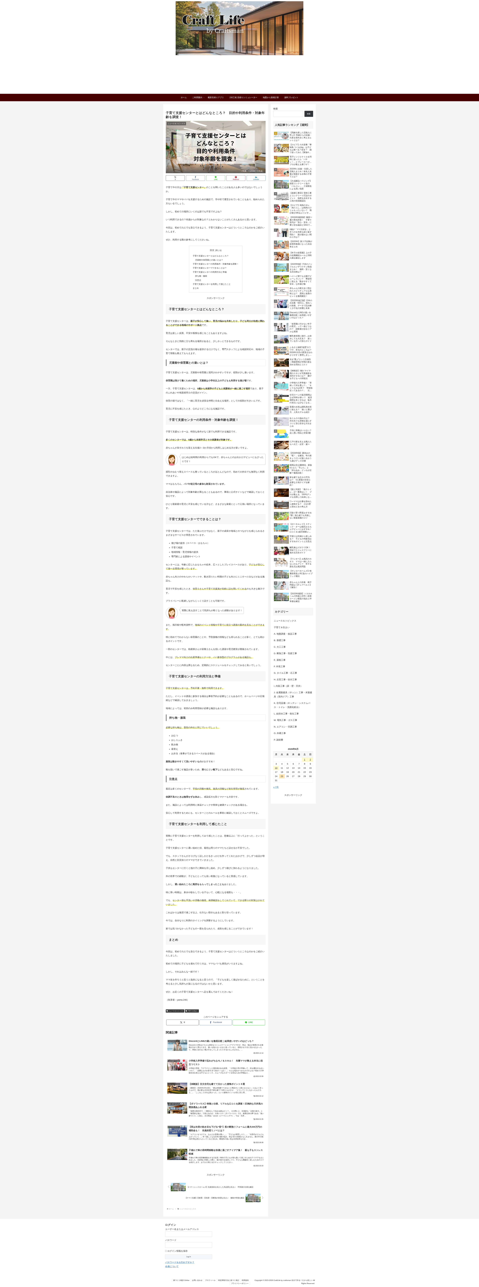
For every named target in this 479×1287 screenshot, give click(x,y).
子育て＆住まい (193, 1011)
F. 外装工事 (279, 666)
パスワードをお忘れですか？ (179, 1262)
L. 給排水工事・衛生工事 (286, 713)
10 (276, 768)
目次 (212, 250)
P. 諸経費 (278, 740)
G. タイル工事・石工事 (285, 673)
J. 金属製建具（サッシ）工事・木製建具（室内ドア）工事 (293, 694)
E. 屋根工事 (280, 660)
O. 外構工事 (280, 733)
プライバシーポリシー (240, 1283)
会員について (172, 1266)
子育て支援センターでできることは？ (210, 268)
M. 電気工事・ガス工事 (285, 720)
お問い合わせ (197, 1280)
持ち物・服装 (201, 276)
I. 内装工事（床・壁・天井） (288, 686)
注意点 (198, 280)
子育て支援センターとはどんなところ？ (211, 256)
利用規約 (245, 1280)
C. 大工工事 (280, 647)
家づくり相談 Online (181, 1280)
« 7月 (276, 787)
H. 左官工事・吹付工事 (285, 679)
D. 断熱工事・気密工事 (285, 653)
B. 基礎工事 (280, 640)
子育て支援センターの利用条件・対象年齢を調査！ (216, 264)
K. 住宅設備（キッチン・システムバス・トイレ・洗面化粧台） (292, 705)
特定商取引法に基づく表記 (228, 1280)
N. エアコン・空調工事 (285, 727)
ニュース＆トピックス (176, 1011)
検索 (275, 108)
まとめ (196, 288)
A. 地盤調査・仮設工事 (285, 634)
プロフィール (210, 1280)
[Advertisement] (239, 75)
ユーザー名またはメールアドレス (182, 1229)
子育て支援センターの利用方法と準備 (210, 272)
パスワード (170, 1240)
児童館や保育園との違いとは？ (209, 260)
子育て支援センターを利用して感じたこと (212, 284)
